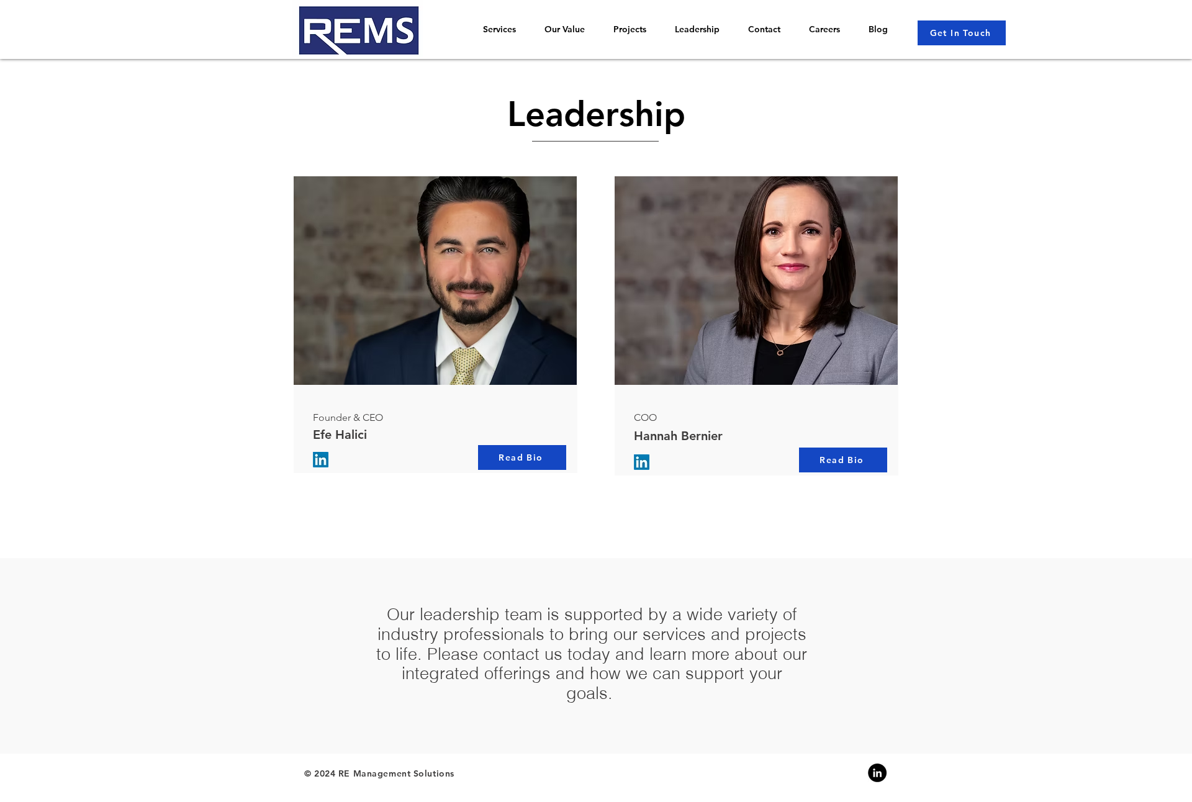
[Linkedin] (877, 773)
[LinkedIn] (320, 459)
